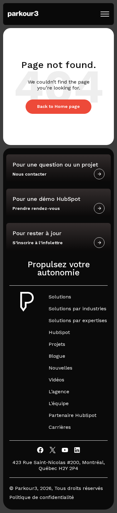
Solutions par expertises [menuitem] (78, 320)
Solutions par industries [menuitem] (77, 309)
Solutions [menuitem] (60, 297)
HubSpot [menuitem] (59, 332)
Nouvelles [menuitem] (60, 368)
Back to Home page (58, 106)
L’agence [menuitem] (59, 391)
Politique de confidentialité (41, 497)
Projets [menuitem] (57, 344)
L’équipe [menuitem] (59, 403)
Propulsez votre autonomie (58, 268)
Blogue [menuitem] (57, 356)
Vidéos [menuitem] (56, 380)
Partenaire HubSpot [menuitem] (72, 415)
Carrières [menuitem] (60, 427)
